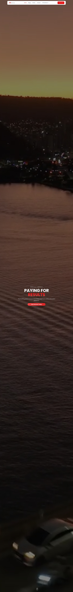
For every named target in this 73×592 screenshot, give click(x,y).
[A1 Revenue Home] (12, 3)
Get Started (60, 2)
